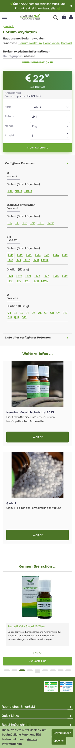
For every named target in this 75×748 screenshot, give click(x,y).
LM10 (26, 260)
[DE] (30, 17)
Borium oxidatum (30, 43)
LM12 (44, 260)
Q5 (33, 313)
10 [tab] (37, 672)
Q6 (40, 313)
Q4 (27, 313)
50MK (28, 191)
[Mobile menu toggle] (4, 17)
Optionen (58, 740)
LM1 (10, 255)
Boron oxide (51, 43)
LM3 (29, 255)
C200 (50, 223)
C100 (41, 223)
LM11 (36, 260)
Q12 (16, 317)
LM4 (38, 255)
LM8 (10, 260)
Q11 (10, 317)
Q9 (58, 313)
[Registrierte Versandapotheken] (51, 686)
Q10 (65, 313)
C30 (24, 223)
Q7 (46, 313)
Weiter (37, 437)
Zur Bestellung (37, 661)
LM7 (65, 255)
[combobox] (50, 116)
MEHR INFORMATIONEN (37, 62)
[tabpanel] (37, 618)
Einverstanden (62, 733)
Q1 (9, 313)
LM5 (46, 255)
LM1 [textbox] (34, 116)
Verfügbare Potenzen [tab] (19, 163)
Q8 (52, 313)
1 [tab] (7, 670)
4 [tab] (30, 670)
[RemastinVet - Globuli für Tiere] (37, 597)
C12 (10, 223)
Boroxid (66, 43)
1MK (10, 191)
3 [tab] (22, 670)
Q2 (15, 313)
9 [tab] (68, 670)
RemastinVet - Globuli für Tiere (26, 626)
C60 (32, 223)
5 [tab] (37, 670)
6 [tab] (45, 670)
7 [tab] (53, 670)
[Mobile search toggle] (55, 17)
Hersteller (50, 8)
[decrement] (67, 137)
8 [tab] (60, 670)
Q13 (24, 317)
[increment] (67, 134)
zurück (9, 26)
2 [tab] (14, 670)
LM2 (20, 255)
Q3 (21, 313)
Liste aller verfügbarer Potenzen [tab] (28, 337)
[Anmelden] (71, 17)
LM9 (18, 260)
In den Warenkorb (37, 147)
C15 (17, 223)
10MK (18, 191)
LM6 (56, 255)
